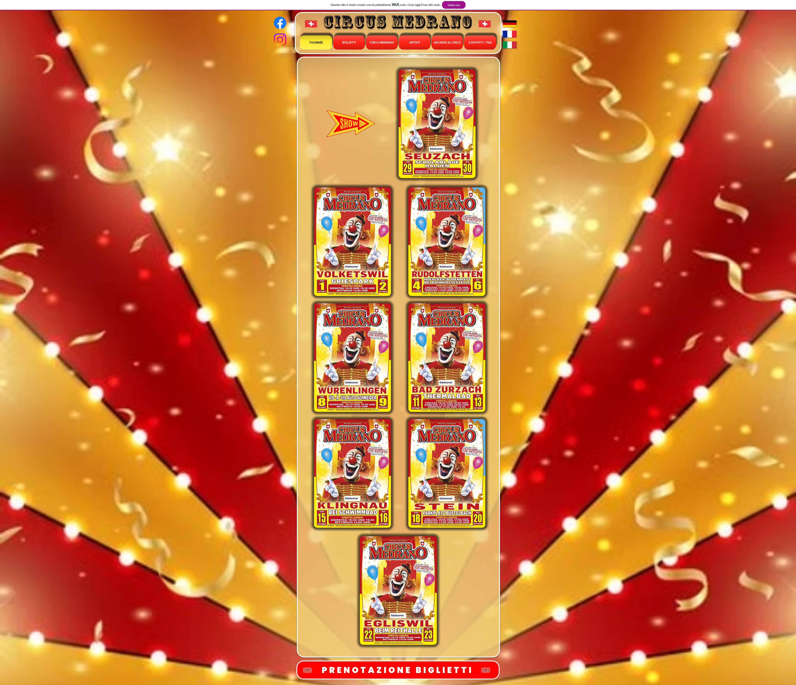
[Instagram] (280, 39)
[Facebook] (280, 23)
